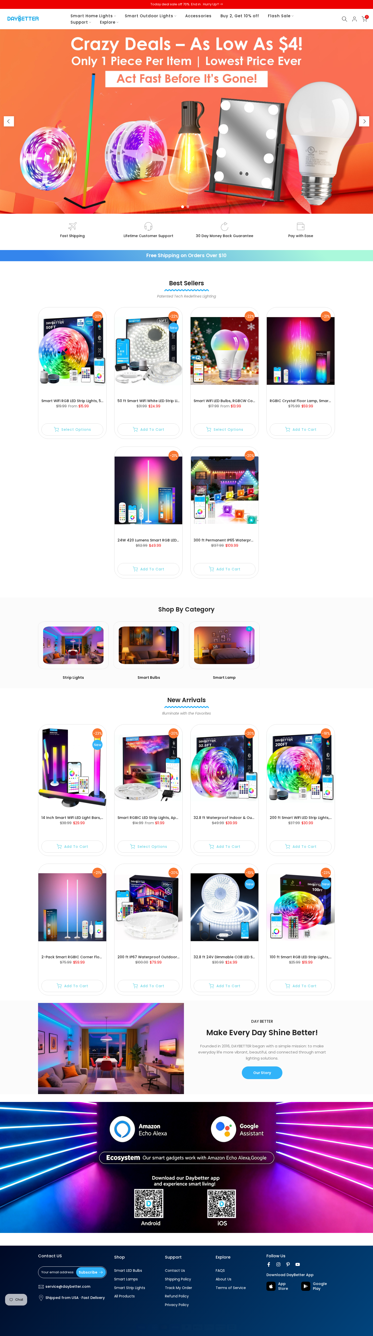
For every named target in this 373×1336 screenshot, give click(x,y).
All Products (124, 1296)
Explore (107, 22)
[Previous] (9, 121)
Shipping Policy (178, 1279)
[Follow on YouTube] (297, 1264)
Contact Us (175, 1270)
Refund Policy (177, 1296)
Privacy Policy (177, 1304)
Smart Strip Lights (129, 1287)
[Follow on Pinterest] (288, 1264)
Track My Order (178, 1287)
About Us (223, 1279)
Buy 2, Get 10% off (240, 16)
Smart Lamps (126, 1279)
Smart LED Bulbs (128, 1270)
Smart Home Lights (92, 16)
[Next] (364, 121)
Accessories (198, 16)
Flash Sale (279, 16)
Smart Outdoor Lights (149, 16)
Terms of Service (231, 1287)
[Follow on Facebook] (268, 1264)
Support (79, 22)
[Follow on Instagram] (278, 1264)
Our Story (262, 1072)
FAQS (220, 1270)
